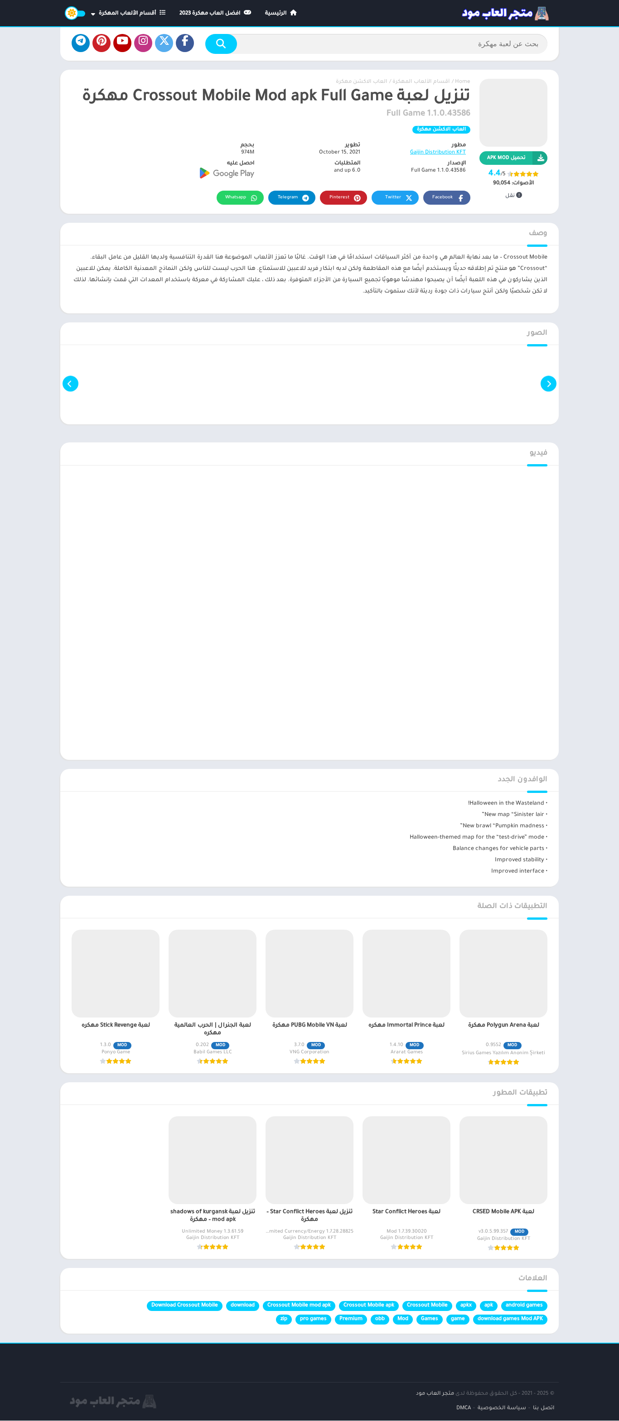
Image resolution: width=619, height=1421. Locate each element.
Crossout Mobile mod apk (299, 1306)
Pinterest (339, 197)
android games (524, 1306)
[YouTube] (122, 43)
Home (462, 82)
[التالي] (70, 384)
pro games (313, 1319)
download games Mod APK (510, 1319)
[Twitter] (164, 43)
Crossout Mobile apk (368, 1306)
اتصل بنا (543, 1408)
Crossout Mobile (427, 1306)
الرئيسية (276, 14)
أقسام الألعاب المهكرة (128, 14)
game (458, 1319)
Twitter (393, 197)
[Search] (221, 44)
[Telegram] (81, 43)
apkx (466, 1306)
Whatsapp (235, 197)
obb (380, 1319)
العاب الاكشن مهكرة (361, 82)
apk (488, 1306)
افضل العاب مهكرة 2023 (210, 14)
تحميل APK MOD (506, 158)
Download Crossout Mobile (184, 1306)
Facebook (442, 197)
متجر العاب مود (435, 1394)
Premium (351, 1319)
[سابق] (548, 384)
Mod (402, 1319)
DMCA (463, 1408)
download (243, 1306)
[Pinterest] (101, 43)
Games (429, 1319)
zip (283, 1319)
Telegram (288, 197)
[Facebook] (185, 43)
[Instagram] (143, 43)
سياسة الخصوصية (502, 1408)
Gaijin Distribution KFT (438, 153)
